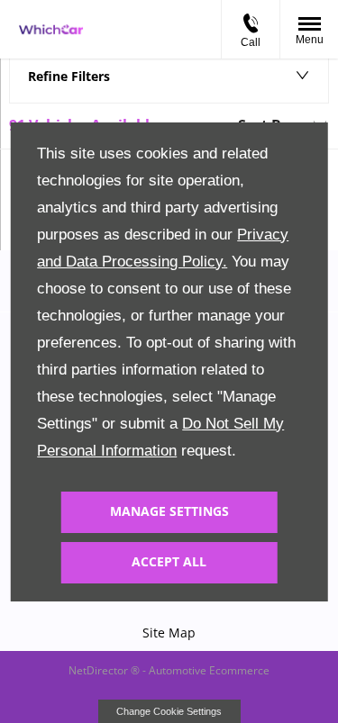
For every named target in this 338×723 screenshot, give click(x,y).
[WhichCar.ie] (51, 30)
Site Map (169, 632)
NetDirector (100, 670)
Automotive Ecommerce (209, 670)
